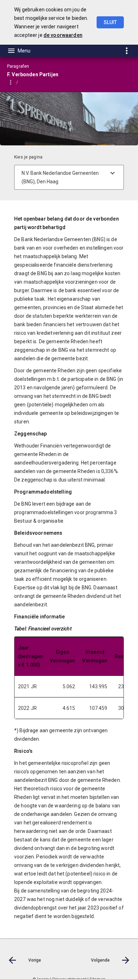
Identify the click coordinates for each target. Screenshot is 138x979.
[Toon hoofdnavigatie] (19, 50)
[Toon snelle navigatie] (126, 50)
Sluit (110, 22)
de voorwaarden (63, 35)
